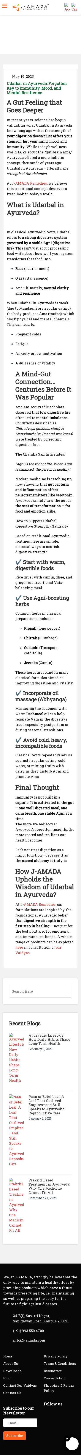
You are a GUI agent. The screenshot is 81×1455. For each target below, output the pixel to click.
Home (8, 36)
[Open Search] (59, 7)
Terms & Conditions (60, 1363)
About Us (10, 1363)
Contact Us (12, 1393)
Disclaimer (53, 1371)
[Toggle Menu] (4, 6)
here (19, 947)
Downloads (12, 1371)
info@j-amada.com (29, 1340)
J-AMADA (46, 871)
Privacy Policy (56, 1356)
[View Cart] (74, 7)
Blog (7, 1378)
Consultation (55, 1378)
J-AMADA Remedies (29, 183)
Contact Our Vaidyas (20, 1385)
